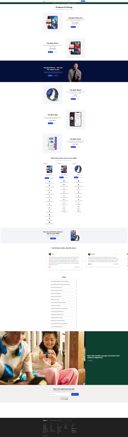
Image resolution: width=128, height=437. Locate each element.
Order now (61, 177)
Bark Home (44, 432)
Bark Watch (44, 425)
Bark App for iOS (45, 429)
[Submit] (70, 420)
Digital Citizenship (74, 432)
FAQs (51, 428)
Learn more (66, 177)
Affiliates (65, 425)
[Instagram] (65, 399)
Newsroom (65, 428)
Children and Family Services (74, 428)
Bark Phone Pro (45, 428)
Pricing (51, 425)
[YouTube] (67, 399)
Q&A (57, 432)
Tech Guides (58, 429)
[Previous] (84, 260)
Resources (58, 428)
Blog (58, 425)
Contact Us (51, 429)
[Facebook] (61, 399)
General (73, 425)
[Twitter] (63, 399)
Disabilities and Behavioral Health (74, 430)
